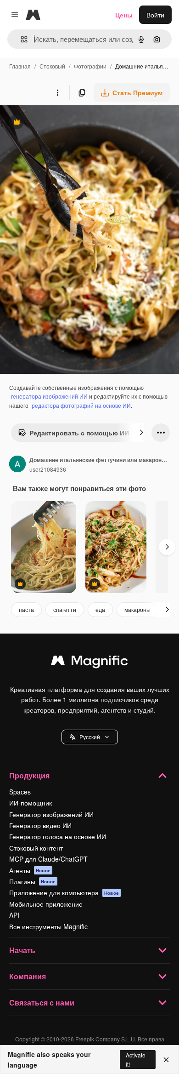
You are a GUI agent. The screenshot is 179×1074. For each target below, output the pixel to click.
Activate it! (135, 1059)
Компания (27, 976)
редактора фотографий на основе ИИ (81, 405)
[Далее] (141, 432)
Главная (20, 66)
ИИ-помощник (30, 802)
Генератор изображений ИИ (51, 814)
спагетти (64, 609)
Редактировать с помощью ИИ (73, 435)
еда (100, 609)
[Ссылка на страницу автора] (17, 465)
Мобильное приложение (46, 903)
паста (26, 609)
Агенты (29, 870)
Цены (124, 14)
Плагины (32, 881)
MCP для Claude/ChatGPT (48, 858)
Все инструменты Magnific (48, 926)
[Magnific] (89, 662)
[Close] (166, 1059)
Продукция (29, 775)
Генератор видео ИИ (40, 825)
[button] (90, 737)
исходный (61, 123)
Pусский (89, 737)
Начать (22, 950)
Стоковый (52, 66)
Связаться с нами (41, 1002)
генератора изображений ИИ (49, 396)
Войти (155, 14)
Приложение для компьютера (64, 892)
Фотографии (90, 66)
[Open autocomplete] (20, 39)
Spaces (20, 791)
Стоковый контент (36, 847)
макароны (137, 609)
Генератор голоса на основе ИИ (57, 836)
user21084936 (47, 469)
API (14, 915)
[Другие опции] (57, 92)
